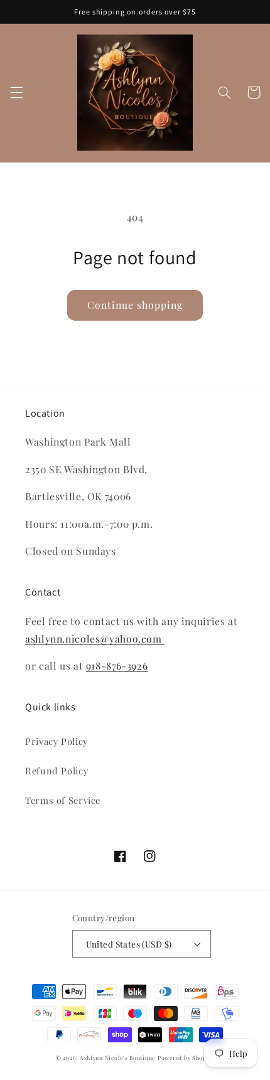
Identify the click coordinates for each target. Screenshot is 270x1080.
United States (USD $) (129, 943)
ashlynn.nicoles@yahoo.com (95, 638)
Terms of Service (62, 800)
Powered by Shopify (186, 1057)
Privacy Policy (56, 741)
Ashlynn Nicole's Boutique (117, 1057)
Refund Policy (56, 770)
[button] (16, 92)
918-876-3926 (117, 665)
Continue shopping (135, 304)
